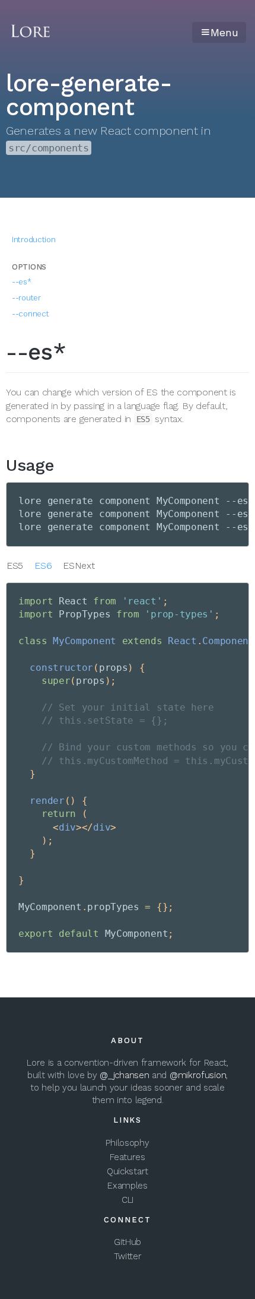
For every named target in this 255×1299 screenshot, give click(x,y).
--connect (30, 313)
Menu (224, 32)
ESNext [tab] (78, 565)
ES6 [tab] (43, 565)
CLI (127, 1200)
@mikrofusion (198, 1075)
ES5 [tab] (15, 565)
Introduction (33, 239)
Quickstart (127, 1171)
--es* (21, 281)
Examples (127, 1185)
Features (127, 1157)
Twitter (128, 1256)
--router (26, 297)
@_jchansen (124, 1075)
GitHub (127, 1242)
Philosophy (127, 1143)
